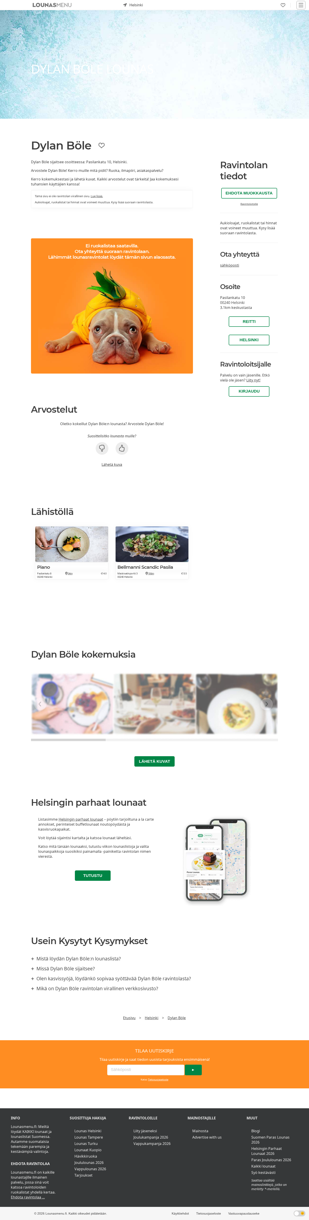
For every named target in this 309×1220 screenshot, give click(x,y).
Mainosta (200, 1130)
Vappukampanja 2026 (152, 1143)
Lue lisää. (97, 196)
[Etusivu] (52, 5)
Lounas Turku (86, 1143)
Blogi (255, 1130)
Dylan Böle (177, 1017)
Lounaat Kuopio (88, 1149)
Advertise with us (207, 1137)
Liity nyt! (253, 380)
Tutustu (92, 875)
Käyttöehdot (180, 1213)
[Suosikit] (283, 5)
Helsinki (249, 340)
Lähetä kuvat (154, 761)
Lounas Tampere (88, 1137)
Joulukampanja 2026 (150, 1137)
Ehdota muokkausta (249, 193)
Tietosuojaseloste (158, 1079)
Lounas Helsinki (87, 1130)
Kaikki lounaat (263, 1166)
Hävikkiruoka (85, 1156)
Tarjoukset (83, 1175)
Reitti (249, 321)
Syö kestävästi (263, 1172)
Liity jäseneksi (145, 1130)
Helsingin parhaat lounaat (81, 819)
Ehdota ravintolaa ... (28, 1197)
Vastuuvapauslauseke (243, 1213)
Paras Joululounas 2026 (271, 1159)
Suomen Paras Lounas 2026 (270, 1140)
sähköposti (229, 265)
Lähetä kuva (112, 464)
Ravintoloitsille (249, 204)
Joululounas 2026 (89, 1162)
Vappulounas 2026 (90, 1168)
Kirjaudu (249, 391)
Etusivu (129, 1017)
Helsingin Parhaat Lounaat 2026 (266, 1151)
